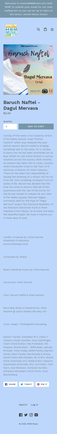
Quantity (7, 121)
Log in (34, 404)
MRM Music (32, 424)
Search (23, 404)
